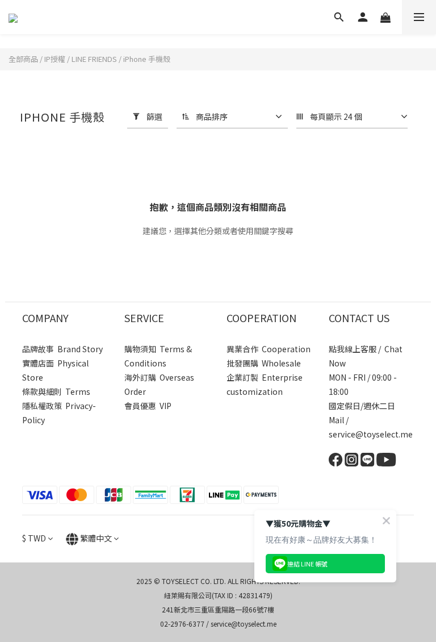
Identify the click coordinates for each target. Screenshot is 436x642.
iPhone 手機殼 (146, 58)
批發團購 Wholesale (264, 363)
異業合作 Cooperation (269, 349)
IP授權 (54, 58)
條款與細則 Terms (56, 391)
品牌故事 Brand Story (62, 349)
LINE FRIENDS (94, 58)
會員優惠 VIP (147, 405)
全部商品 (23, 58)
